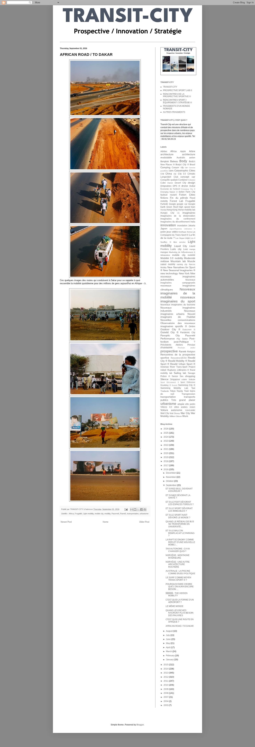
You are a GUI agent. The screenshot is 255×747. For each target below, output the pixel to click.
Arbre (192, 151)
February (170, 655)
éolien (182, 192)
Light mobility (88, 514)
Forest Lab (176, 201)
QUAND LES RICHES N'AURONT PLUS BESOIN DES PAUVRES (179, 613)
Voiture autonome (171, 410)
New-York (184, 273)
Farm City (190, 192)
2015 (166, 664)
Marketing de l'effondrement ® (182, 252)
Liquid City (180, 246)
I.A (178, 213)
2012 (166, 677)
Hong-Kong (172, 210)
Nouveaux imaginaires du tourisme (177, 304)
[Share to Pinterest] (145, 509)
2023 (166, 441)
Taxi (193, 388)
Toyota (180, 391)
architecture (166, 154)
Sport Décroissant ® (169, 382)
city (174, 174)
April (168, 647)
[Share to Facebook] (141, 509)
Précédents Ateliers (171, 345)
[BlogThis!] (135, 509)
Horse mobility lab (186, 210)
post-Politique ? (184, 341)
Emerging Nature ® (169, 192)
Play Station (182, 339)
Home (105, 522)
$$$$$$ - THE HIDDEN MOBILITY (177, 594)
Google (172, 204)
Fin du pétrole (179, 197)
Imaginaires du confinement (177, 219)
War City (185, 413)
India (192, 222)
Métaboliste (165, 255)
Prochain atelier (186, 348)
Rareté (123, 514)
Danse (170, 183)
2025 (166, 433)
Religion (191, 351)
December (171, 473)
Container (183, 180)
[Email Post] (126, 509)
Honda (163, 210)
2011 (166, 681)
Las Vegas (179, 238)
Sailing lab (180, 373)
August (169, 631)
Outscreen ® (188, 329)
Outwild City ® (169, 332)
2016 (166, 469)
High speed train (187, 207)
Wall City (164, 413)
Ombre (192, 326)
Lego (187, 238)
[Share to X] (138, 509)
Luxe (185, 249)
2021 (166, 449)
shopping (190, 376)
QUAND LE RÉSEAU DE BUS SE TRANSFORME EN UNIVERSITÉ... (180, 524)
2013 (166, 673)
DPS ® (176, 186)
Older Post (144, 522)
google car (182, 204)
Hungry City (167, 213)
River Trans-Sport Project (182, 367)
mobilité (191, 255)
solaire (184, 379)
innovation (168, 225)
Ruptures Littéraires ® (178, 370)
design (191, 182)
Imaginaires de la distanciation (177, 216)
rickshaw (164, 367)
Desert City (180, 183)
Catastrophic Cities (184, 170)
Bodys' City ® (182, 164)
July (168, 635)
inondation (182, 225)
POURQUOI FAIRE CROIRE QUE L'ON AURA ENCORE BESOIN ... (180, 586)
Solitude (192, 379)
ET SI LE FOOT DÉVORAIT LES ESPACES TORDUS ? (180, 503)
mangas (164, 252)
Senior (175, 376)
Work (185, 416)
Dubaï (192, 186)
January (170, 659)
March (169, 651)
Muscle (191, 261)
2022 (166, 445)
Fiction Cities (187, 194)
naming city (182, 264)
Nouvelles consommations (177, 320)
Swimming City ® (186, 385)
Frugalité (78, 514)
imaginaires (188, 212)
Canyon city (178, 167)
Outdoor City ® (170, 329)
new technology (169, 273)
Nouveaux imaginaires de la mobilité (177, 293)
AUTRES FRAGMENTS (174, 112)
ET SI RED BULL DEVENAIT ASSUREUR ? (179, 490)
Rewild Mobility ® (177, 360)
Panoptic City (170, 335)
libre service (179, 242)
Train (186, 391)
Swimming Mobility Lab (174, 388)
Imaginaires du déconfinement (175, 222)
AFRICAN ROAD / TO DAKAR (180, 626)
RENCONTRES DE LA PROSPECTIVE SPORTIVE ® (177, 95)
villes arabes (181, 407)
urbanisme (144, 514)
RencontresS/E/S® (179, 358)
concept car (187, 176)
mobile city (99, 514)
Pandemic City (187, 332)
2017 (166, 465)
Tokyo (173, 391)
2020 (166, 453)
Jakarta (191, 225)
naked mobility (167, 264)
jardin (163, 232)
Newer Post (66, 522)
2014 (166, 669)
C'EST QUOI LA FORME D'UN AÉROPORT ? (180, 601)
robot (163, 369)
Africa (71, 514)
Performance (167, 338)
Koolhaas (182, 232)
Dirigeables (165, 186)
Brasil (192, 164)
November (171, 477)
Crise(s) (191, 180)
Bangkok (164, 161)
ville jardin (190, 404)
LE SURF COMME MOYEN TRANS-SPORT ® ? (178, 578)
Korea (189, 232)
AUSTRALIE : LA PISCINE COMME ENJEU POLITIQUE (180, 572)
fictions (164, 197)
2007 (166, 697)
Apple (183, 151)
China (168, 173)
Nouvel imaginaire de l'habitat (177, 315)
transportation (133, 514)
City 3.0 (182, 174)
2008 (166, 693)
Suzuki (174, 385)
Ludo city (175, 249)
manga (192, 249)
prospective (169, 351)
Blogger (140, 725)
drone (184, 185)
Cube (163, 183)
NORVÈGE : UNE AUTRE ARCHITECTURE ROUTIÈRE (178, 564)
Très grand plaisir (183, 400)
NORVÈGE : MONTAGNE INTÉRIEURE (177, 556)
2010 (166, 685)
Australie (181, 157)
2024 (166, 437)
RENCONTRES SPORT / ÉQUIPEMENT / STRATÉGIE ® (177, 101)
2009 (166, 689)
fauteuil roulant (168, 195)
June (168, 639)
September (171, 485)
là (145, 283)
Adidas (163, 151)
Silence (164, 379)
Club (176, 177)
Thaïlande (164, 391)
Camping (165, 167)
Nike (192, 273)
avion (192, 157)
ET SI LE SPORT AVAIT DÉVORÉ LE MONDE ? (178, 516)
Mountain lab (178, 261)
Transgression (188, 394)
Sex (181, 376)
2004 (166, 701)
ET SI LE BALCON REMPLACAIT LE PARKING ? (180, 533)
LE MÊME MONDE (174, 606)
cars (171, 170)
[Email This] (131, 509)
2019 (166, 457)
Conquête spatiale (169, 180)
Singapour (175, 379)
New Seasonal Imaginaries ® (179, 270)
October (170, 481)
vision (192, 407)
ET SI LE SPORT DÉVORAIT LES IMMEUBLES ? (179, 509)
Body (183, 161)
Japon (163, 228)
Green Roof (172, 207)
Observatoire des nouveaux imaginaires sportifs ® (177, 325)
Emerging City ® (188, 189)
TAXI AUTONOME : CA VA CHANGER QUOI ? (178, 549)
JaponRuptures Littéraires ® (182, 229)
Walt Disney (175, 413)
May (168, 643)
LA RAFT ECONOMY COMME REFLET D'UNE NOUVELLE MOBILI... (180, 542)
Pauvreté (115, 514)
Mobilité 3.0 (166, 258)
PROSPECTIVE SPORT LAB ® (177, 90)
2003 (166, 705)
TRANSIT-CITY (170, 87)
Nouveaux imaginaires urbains (177, 312)
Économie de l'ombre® (170, 189)
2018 (166, 461)
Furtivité (164, 204)
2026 (166, 429)
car (186, 168)
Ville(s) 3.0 (166, 407)
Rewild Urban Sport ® (182, 364)
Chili (162, 174)
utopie (180, 404)
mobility (107, 514)
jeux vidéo (172, 231)
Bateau (174, 161)
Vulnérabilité (190, 410)
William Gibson (175, 416)
